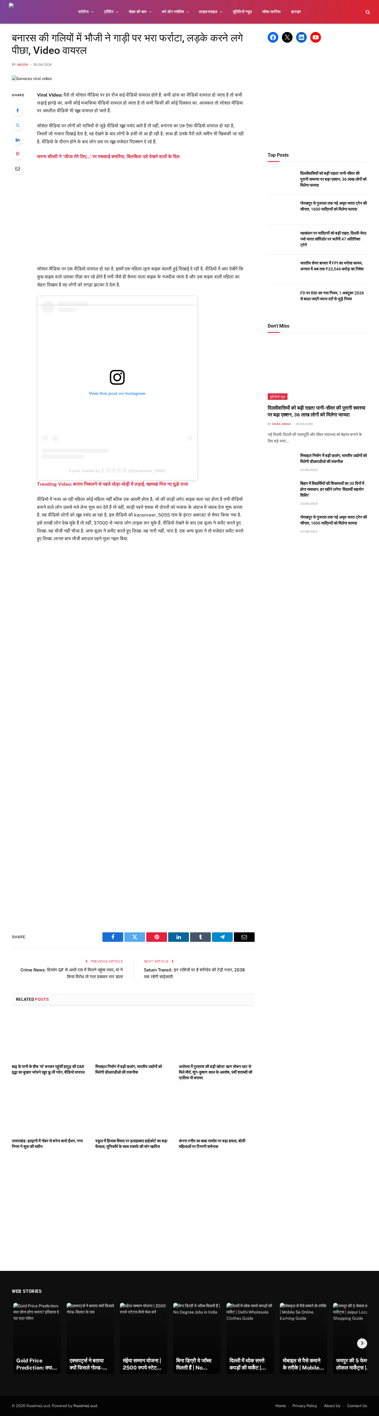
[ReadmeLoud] (18, 12)
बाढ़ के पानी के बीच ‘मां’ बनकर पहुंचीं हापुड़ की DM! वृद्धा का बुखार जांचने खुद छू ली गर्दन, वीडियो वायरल (48, 1069)
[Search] (367, 12)
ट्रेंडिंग (109, 11)
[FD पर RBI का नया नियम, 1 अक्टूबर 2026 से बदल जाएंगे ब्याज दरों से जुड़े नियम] (281, 299)
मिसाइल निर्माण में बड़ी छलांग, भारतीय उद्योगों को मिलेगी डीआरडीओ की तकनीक (128, 1069)
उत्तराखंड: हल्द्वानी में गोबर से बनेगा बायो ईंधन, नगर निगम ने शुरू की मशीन (47, 1143)
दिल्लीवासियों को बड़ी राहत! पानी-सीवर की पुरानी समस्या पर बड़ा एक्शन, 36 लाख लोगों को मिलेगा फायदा (333, 179)
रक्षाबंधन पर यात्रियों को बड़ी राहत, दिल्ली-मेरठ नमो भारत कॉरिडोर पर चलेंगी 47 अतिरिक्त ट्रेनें (333, 239)
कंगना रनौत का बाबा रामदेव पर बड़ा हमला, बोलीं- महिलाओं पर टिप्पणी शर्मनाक (213, 1143)
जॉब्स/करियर (271, 11)
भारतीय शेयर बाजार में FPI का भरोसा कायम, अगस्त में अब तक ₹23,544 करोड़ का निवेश (332, 266)
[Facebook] (17, 110)
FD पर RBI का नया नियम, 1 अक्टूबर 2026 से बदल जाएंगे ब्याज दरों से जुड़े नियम (332, 296)
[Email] (17, 168)
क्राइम (296, 11)
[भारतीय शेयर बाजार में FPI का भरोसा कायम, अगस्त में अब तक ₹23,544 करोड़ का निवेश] (281, 269)
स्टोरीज (83, 11)
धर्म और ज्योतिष (173, 11)
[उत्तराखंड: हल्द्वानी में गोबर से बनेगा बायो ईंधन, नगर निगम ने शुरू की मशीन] (50, 1110)
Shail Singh (281, 424)
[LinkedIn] (17, 139)
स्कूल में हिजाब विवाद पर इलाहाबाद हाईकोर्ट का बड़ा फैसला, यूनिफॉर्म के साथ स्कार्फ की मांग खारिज (131, 1143)
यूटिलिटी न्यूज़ (242, 11)
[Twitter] (17, 125)
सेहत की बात (138, 11)
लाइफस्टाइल (208, 11)
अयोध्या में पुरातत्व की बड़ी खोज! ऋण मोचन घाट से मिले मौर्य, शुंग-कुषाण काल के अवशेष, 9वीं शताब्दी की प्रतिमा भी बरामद (215, 1072)
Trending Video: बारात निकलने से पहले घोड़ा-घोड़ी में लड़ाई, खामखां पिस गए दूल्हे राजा (112, 484)
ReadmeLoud (85, 1406)
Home (280, 1406)
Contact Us (357, 1406)
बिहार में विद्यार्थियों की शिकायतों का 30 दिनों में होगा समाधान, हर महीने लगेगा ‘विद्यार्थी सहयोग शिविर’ (332, 489)
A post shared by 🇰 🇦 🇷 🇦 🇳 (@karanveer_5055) (117, 470)
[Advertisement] (149, 212)
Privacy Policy (305, 1406)
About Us (332, 1406)
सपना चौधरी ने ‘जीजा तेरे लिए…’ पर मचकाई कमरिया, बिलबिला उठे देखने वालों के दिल (108, 156)
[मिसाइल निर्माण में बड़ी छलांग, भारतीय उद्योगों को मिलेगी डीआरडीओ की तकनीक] (133, 1036)
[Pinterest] (17, 154)
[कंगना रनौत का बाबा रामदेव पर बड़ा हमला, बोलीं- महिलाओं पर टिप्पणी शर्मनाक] (217, 1110)
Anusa (22, 65)
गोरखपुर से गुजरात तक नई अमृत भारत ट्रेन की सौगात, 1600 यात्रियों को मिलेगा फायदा (333, 206)
